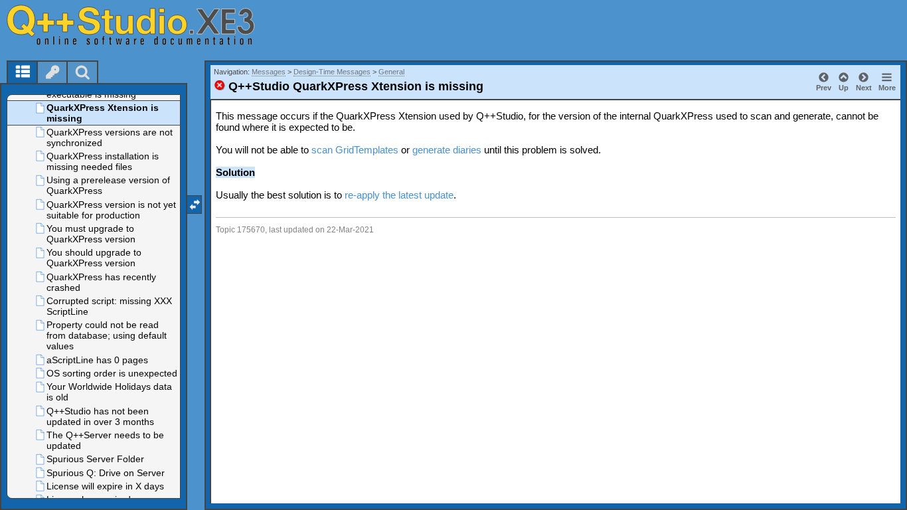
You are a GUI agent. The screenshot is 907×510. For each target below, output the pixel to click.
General (391, 72)
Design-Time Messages (332, 72)
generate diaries (446, 149)
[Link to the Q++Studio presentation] (146, 24)
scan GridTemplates (354, 149)
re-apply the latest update (399, 195)
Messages (269, 72)
